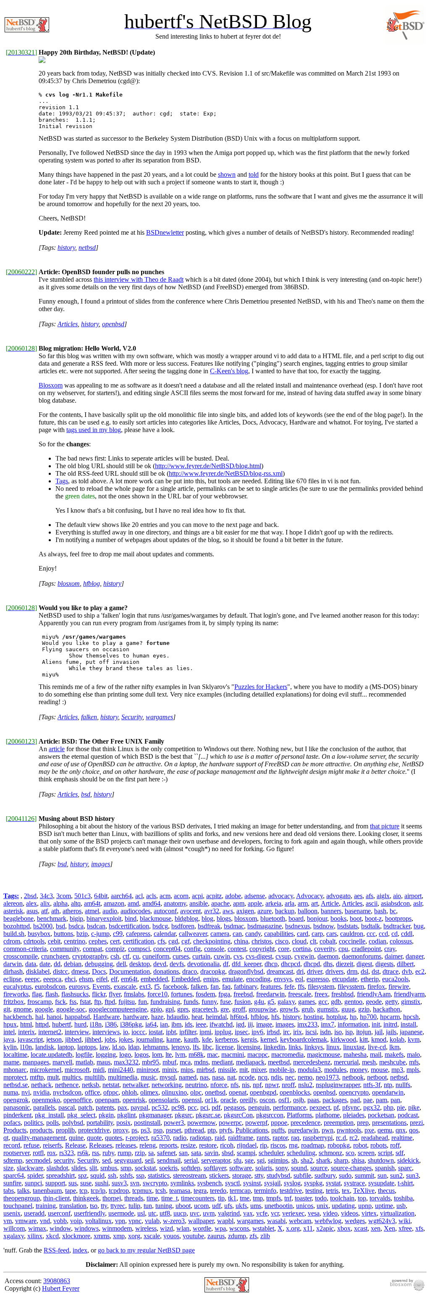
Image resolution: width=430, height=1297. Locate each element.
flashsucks (75, 994)
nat (231, 1077)
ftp (97, 1001)
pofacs (12, 1122)
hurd (80, 1024)
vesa (314, 1213)
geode (374, 1001)
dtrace (391, 971)
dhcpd (312, 963)
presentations (389, 1122)
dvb (407, 971)
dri (300, 971)
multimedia (122, 1077)
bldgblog (186, 918)
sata (196, 1152)
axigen (245, 910)
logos (141, 1054)
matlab (84, 1062)
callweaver (193, 933)
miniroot (147, 1069)
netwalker (135, 1084)
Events (101, 986)
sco (350, 1152)
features (270, 986)
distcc (60, 971)
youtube (193, 1235)
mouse (379, 1069)
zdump (237, 1235)
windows (86, 1228)
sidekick (408, 1160)
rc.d (341, 1137)
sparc (405, 1167)
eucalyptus (17, 986)
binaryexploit (104, 918)
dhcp (271, 963)
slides (78, 1167)
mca (185, 1062)
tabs (8, 1190)
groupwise (262, 1009)
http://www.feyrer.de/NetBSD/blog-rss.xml (226, 473)
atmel (92, 910)
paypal (139, 1107)
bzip (82, 933)
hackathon (386, 1009)
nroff (288, 1084)
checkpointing (212, 941)
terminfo (265, 1190)
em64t (129, 979)
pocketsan (381, 1115)
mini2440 (120, 1069)
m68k (196, 1054)
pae (367, 1099)
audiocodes (135, 910)
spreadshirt (60, 1175)
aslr (417, 903)
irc (286, 1031)
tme (244, 1198)
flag (37, 994)
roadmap (312, 1145)
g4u (259, 1001)
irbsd (273, 1031)
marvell (62, 1062)
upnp (365, 1205)
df (225, 963)
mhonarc (14, 1069)
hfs (275, 1016)
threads (133, 1198)
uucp (179, 1213)
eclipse (12, 979)
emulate (232, 979)
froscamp (39, 1001)
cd (394, 933)
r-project (137, 1137)
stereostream (189, 1175)
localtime (15, 1054)
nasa (218, 1077)
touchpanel (17, 1205)
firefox (376, 986)
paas (313, 1099)
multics (71, 1077)
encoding (258, 979)
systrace (354, 1183)
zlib (265, 1235)
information (353, 1024)
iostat (156, 1031)
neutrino (196, 1084)
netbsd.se (15, 1084)
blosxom (69, 583)
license (224, 1047)
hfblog (91, 583)
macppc (257, 1054)
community (64, 948)
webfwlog (328, 1220)
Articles (68, 324)
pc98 (177, 1107)
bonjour (317, 918)
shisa (357, 1160)
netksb (90, 1084)
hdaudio (177, 1016)
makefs (394, 1054)
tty (104, 1205)
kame (173, 1039)
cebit (54, 941)
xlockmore (76, 1235)
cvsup (283, 956)
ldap (133, 1047)
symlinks (182, 1183)
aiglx (383, 895)
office (92, 1092)
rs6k (83, 1152)
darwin (12, 963)
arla (289, 903)
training (46, 1205)
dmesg (80, 971)
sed (106, 1160)
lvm (180, 1054)
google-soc (70, 1009)
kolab (397, 1039)
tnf (287, 1198)
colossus (401, 941)
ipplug (223, 1031)
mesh (369, 1062)
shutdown (381, 1160)
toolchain (342, 1198)
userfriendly (89, 1213)
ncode (246, 1077)
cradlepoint (366, 948)
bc (393, 910)
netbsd (87, 247)
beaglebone (18, 918)
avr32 (211, 910)
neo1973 (327, 1077)
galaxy (286, 1001)
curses (181, 956)
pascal (66, 1107)
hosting (313, 1016)
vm (7, 1220)
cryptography (89, 956)
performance (289, 1107)
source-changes (351, 1167)
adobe (233, 895)
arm (303, 903)
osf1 (284, 1099)
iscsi (311, 1031)
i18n (96, 1024)
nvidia (41, 1092)
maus (103, 1062)
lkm (394, 1047)
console (214, 948)
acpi (197, 895)
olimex (149, 1092)
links (294, 1047)
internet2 (49, 1031)
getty (391, 1001)
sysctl (232, 1183)
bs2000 (42, 926)
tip (221, 1198)
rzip (140, 1152)
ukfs (241, 1205)
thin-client (56, 1198)
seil (149, 1160)
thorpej (111, 1198)
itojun (363, 1031)
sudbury (325, 1175)
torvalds (380, 1198)
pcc (192, 1107)
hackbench (17, 1016)
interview (77, 1031)
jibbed (73, 1039)
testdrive (291, 1190)
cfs (161, 941)
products (41, 1130)
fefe (289, 986)
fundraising (165, 1001)
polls (52, 1122)
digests (384, 963)
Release (75, 1145)
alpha (60, 903)
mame (11, 1062)
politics (33, 1122)
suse (86, 1183)
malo (413, 1054)
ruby (108, 1152)
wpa (220, 1228)
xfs (419, 1228)
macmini (232, 1054)
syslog (292, 1183)
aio (397, 895)
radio (179, 1137)
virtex (369, 1213)
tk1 (232, 1198)
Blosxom (51, 385)
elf (114, 979)
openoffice (77, 1099)
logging (106, 1054)
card (302, 933)
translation (73, 1205)
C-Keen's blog (229, 371)
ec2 (420, 971)
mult (53, 1077)
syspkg (313, 1183)
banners (331, 910)
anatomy (175, 903)
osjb (298, 1099)
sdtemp (12, 1160)
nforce (218, 1084)
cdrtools (34, 941)
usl (141, 1213)
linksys (313, 1047)
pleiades (353, 1115)
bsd (85, 794)
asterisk (13, 910)
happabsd (77, 1016)
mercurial (346, 1062)
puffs (278, 1130)
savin (211, 1152)
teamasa (179, 1190)
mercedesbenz (311, 1062)
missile (227, 1069)
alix (45, 903)
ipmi (205, 1031)
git (6, 1009)
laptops (86, 1047)
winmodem (117, 1228)
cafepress (138, 933)
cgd (173, 941)
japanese (411, 1031)
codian (377, 941)
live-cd (377, 1047)
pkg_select (81, 1115)
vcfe (261, 1213)
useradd (34, 1213)
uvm (209, 1213)
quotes (113, 1137)
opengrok (16, 1099)
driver (314, 971)
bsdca (76, 926)
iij (250, 1024)
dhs (328, 963)
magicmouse (323, 1054)
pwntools (349, 1130)
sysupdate (381, 1183)
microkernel (45, 1069)
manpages (36, 1062)
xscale (152, 1235)
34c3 (46, 895)
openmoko (46, 1099)
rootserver (16, 1152)
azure (264, 910)
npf (257, 1084)
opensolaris (163, 1099)
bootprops (398, 918)
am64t (92, 903)
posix (123, 1122)
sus (72, 1183)
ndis (276, 1077)
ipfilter (187, 1031)
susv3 (119, 1183)
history (66, 247)
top (362, 1198)
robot (360, 1145)
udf (216, 1205)
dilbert (405, 963)
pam (381, 1099)
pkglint (126, 1115)
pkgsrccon (269, 1115)
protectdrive (94, 1130)
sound (299, 1167)
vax (248, 1213)
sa (151, 1152)
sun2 (396, 1175)
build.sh (13, 933)
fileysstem (351, 986)
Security (131, 717)
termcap (240, 1190)
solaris (263, 1167)
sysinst (252, 1183)
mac (212, 1054)
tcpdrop (119, 1190)
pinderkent (17, 1115)
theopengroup (21, 1198)
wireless (146, 1228)
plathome (327, 1115)
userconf (59, 1213)
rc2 (353, 1137)
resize (188, 1145)
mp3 (397, 1069)
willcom (14, 1228)
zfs (253, 1235)
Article (330, 903)
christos (262, 941)
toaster (303, 1198)
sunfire (12, 1183)
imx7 (327, 1024)
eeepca (52, 979)
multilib (94, 1077)
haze (157, 1016)
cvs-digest (259, 956)
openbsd (113, 324)
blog (207, 918)
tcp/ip (98, 1190)
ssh (112, 1175)
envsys (283, 979)
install (408, 1024)
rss (95, 1152)
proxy (120, 1130)
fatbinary (245, 986)
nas (204, 1077)
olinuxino (174, 1092)
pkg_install (49, 1115)
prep (363, 1122)
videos (349, 1213)
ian (164, 1024)
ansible (198, 903)
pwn (327, 1130)
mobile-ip (281, 1069)
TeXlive (364, 1190)
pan (395, 1099)
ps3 (145, 1130)
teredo (218, 1190)
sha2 (307, 1160)
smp (126, 1167)
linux (333, 1047)
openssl (192, 1099)
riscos (278, 1145)
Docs (99, 971)
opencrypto (354, 1092)
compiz (115, 948)
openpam (107, 1099)
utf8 (165, 1213)
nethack (41, 1084)
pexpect (319, 1107)
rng (293, 1145)
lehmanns (155, 1047)
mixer (258, 1069)
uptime (384, 1205)
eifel (102, 979)
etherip (370, 979)
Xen (389, 1228)
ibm (176, 1024)
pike (414, 1107)
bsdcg (160, 926)
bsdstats (347, 926)
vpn (120, 1220)
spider (35, 1175)
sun (382, 1175)
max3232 (126, 1062)
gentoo (353, 1001)
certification (138, 941)
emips (211, 979)
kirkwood (343, 1039)
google (44, 1009)
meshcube (392, 1062)
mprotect (14, 1077)
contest (237, 948)
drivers (334, 971)
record (11, 1145)
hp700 (368, 1016)
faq (226, 986)
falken (89, 717)
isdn (325, 1031)
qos (413, 1130)
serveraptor (215, 1160)
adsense (254, 895)
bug (419, 926)
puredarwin (303, 1130)
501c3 (82, 895)
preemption (339, 1122)
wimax (37, 1228)
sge (249, 1160)
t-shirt (405, 1183)
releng (147, 1145)
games (306, 1001)
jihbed (93, 1039)
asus (32, 910)
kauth (191, 1039)
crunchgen (55, 956)
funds (191, 1001)
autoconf (165, 910)
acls (151, 895)
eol (299, 979)
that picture (384, 826)
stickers (219, 1175)
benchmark (51, 918)
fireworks (16, 994)
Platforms (299, 1115)
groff (238, 1009)
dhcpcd (290, 963)
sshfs (126, 1175)
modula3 (309, 1069)
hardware (135, 1016)
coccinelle (352, 941)
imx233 (307, 1024)
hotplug (336, 1016)
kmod (378, 1039)
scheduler (271, 1152)
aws (228, 910)
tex (346, 1190)
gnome (22, 1009)
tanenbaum (47, 1190)
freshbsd (342, 994)
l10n (26, 1047)
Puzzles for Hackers (260, 686)
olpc (196, 1092)
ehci (70, 979)
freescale (299, 994)
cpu (343, 948)
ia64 (151, 1024)
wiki (404, 1220)
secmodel (38, 1160)
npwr (271, 1084)
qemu (385, 1130)
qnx (401, 1130)
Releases (100, 1145)
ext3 (145, 986)
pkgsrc (183, 1115)
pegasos (234, 1107)
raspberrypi (318, 1137)
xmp (119, 1235)
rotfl (38, 1152)
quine (76, 1137)
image (264, 1024)
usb (401, 1205)
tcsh (160, 1190)
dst (375, 971)
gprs (183, 1009)
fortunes (181, 994)
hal (39, 1016)
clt (313, 941)
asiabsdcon (395, 903)
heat (196, 1016)
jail (379, 1031)
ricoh (226, 1145)
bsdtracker (396, 926)
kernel (268, 1039)
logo (125, 1054)
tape (70, 1190)
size (8, 1167)
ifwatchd (221, 1024)
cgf (185, 941)
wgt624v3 (381, 1220)
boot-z (373, 918)
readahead (374, 1137)
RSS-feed (56, 1250)
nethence (67, 1084)
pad (355, 1099)
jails (391, 1031)
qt (5, 1137)
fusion (242, 1001)
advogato (338, 895)
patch (85, 1107)
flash (51, 994)
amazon (114, 903)
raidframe (240, 1137)
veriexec (293, 1213)
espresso (318, 979)
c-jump (100, 933)
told (254, 174)
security (64, 1160)
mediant (222, 1062)
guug (348, 1009)
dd (57, 963)
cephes (98, 941)
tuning (163, 1205)
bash (380, 910)
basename (358, 910)
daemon (327, 956)
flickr (98, 994)
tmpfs (273, 1198)
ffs (301, 986)
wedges (355, 1220)
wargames (159, 717)
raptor (280, 1137)
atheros (72, 910)
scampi (246, 1152)
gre (224, 1009)
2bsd (30, 895)
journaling (149, 1039)
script (385, 1152)
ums (255, 1205)
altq (76, 903)
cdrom (11, 941)
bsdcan (96, 926)
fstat (85, 1001)
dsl (364, 971)
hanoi (54, 1016)
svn (134, 1183)
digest (364, 963)
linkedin (274, 1047)
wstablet (263, 1228)
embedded (154, 979)
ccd (383, 933)
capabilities (279, 933)
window (60, 1228)
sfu (237, 1160)
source (319, 1167)
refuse (31, 1145)
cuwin (222, 956)
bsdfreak (209, 926)
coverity (324, 948)
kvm (414, 1039)
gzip (364, 1009)
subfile (302, 1175)
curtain (201, 956)
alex (31, 903)
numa (10, 1092)
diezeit (344, 963)
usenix (12, 1213)
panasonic (16, 1107)
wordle (202, 1228)
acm (165, 895)
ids (188, 1024)
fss (72, 1001)
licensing (248, 1047)
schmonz (330, 1152)
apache (220, 903)
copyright (262, 948)
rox (51, 1152)
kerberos (226, 1039)
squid (97, 1175)
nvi (25, 1092)
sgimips (278, 1160)
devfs (177, 963)
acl (139, 895)
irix (297, 1031)
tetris (332, 1190)
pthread (194, 1130)
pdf (216, 1107)
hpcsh (411, 1016)
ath (55, 910)
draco (189, 971)
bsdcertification (129, 926)
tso (93, 1205)
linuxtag (353, 1047)
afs (369, 895)
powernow (201, 1122)
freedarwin (270, 994)
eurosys (79, 986)
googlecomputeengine (118, 1009)
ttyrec (117, 1205)
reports (168, 1145)
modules (335, 1069)
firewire (398, 986)
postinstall (147, 1122)
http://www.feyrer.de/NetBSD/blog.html (208, 465)
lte (168, 1054)
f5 (157, 986)
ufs (228, 1205)
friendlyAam (374, 994)
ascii (372, 903)
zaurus (216, 1235)
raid (220, 1137)
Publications (252, 1130)
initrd (390, 1024)
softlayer (215, 1167)
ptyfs (225, 1130)
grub (308, 1009)
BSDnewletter (165, 232)
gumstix (327, 1009)
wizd (166, 1228)
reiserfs (52, 1145)
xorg (134, 1235)
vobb (60, 1220)
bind (130, 918)
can (237, 933)
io (125, 1031)
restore (208, 1145)
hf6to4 (238, 1016)
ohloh (129, 1092)
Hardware (106, 1016)
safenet (166, 1152)
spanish (385, 1167)
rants (263, 1137)
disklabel (38, 971)
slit (93, 1167)
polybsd (72, 1122)
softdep (190, 1167)
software (240, 1167)
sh (294, 1160)
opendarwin (388, 1092)
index (80, 1250)
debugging (99, 963)
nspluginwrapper (338, 1084)
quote (94, 1137)
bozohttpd (16, 926)
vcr (275, 1213)
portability (100, 1122)
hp (353, 1016)
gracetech (204, 1009)
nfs (235, 1084)
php (388, 1107)
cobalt (328, 941)
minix (169, 1069)
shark (323, 1160)
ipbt (171, 1031)
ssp (140, 1175)
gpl (169, 1009)
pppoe (279, 1122)
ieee (201, 1024)
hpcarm (390, 1016)
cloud (299, 941)
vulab (152, 1220)
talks (23, 1190)
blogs (224, 918)
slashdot (57, 1167)
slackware (30, 1167)
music (148, 1077)
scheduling (301, 1152)
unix (322, 1205)
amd (133, 903)
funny (209, 1001)
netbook (353, 1077)
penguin (259, 1107)
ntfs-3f (371, 1084)
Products (14, 1130)
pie (401, 1107)
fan (214, 986)
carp (317, 933)
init (376, 1024)
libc (207, 1047)
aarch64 (121, 895)
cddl (406, 933)
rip (263, 1145)
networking (167, 1084)
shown (227, 174)
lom (157, 1054)
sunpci (33, 1183)
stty (258, 1175)
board (296, 918)
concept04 (167, 948)
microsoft (77, 1069)
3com (63, 895)
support (55, 1183)
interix (26, 1031)
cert (115, 941)
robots (378, 1145)
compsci (139, 948)
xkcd (52, 1235)
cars (331, 933)
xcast (360, 1228)
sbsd (227, 1152)
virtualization (397, 1213)
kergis (249, 1039)
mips (187, 1069)
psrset (173, 1130)
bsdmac (234, 926)
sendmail (169, 1160)
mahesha (355, 1054)
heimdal (216, 1016)
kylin (10, 1047)
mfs (414, 1062)
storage (241, 1175)
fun (142, 1001)
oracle (228, 1099)
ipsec (241, 1031)
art (314, 903)
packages (334, 1099)
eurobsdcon (50, 986)
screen (366, 1152)
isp (349, 1031)
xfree (405, 1228)
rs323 (66, 1152)
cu (136, 956)
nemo (305, 1077)
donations (166, 971)
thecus (386, 1190)
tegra (200, 1190)
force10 (157, 994)
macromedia (287, 1054)
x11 (308, 1228)
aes (358, 895)
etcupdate (344, 979)
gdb (336, 1001)
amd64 (151, 903)
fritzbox (13, 1001)
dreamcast (280, 971)
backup (284, 910)
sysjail (272, 1183)
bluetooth (272, 918)
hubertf (61, 1024)
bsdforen (182, 926)
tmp (258, 1198)
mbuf (169, 1062)
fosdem (205, 994)
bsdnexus (297, 926)
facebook (175, 986)
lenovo (180, 1047)
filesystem (321, 986)
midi (99, 1069)
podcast (408, 1115)
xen (375, 1228)
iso (338, 1031)
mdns (201, 1062)
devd (159, 963)
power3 (174, 1122)
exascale (125, 986)
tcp (83, 1190)
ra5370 (160, 1137)
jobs (110, 1039)
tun (148, 1205)
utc (152, 1213)
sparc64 (13, 1175)
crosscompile (20, 956)
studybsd (278, 1175)
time (152, 1198)
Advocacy (309, 895)
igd (240, 1024)
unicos (304, 1205)
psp (158, 1130)
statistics (159, 1175)
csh (114, 956)
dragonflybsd (245, 971)
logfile (84, 1054)
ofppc (110, 1092)
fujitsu (126, 1001)
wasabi (276, 1220)
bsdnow (323, 926)
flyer (115, 994)
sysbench (209, 1183)
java (8, 1039)
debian (72, 963)
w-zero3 (174, 1220)
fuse (225, 1001)
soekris (168, 1167)
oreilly (248, 1099)
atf (44, 910)
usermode (121, 1213)
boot (356, 918)
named (188, 1077)
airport (413, 895)
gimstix (410, 1001)
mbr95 (150, 1062)
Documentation (129, 971)
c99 (118, 933)
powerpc (230, 1122)
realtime (401, 1137)
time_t (169, 1198)
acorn (181, 895)
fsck (60, 1001)
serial (191, 1160)
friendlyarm (409, 994)
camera (219, 933)
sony (281, 1167)
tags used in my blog (93, 429)
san (183, 1152)
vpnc (135, 1220)
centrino (74, 941)
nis (245, 1084)
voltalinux (98, 1220)
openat (237, 1092)
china (241, 941)
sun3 (412, 1175)
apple (255, 903)
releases (125, 1145)
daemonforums (361, 956)
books (338, 918)
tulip (134, 1205)
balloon (307, 910)
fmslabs (134, 994)
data (30, 963)
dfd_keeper (246, 963)
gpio (156, 1009)
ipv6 (257, 1031)
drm (352, 971)
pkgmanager (155, 1115)
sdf (400, 1152)
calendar (165, 933)
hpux (10, 1024)
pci (204, 1107)
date (44, 963)
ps (134, 1130)
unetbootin (279, 1205)
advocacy (280, 895)
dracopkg (212, 971)
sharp (341, 1160)
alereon (13, 903)
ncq (262, 1077)
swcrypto (155, 1183)
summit (364, 1175)
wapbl (225, 1220)
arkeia (273, 903)
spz (82, 1175)
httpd (42, 1024)
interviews (106, 1031)
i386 (111, 1024)
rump (124, 1152)
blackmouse (155, 918)
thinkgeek (86, 1198)
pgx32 (371, 1107)
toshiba (403, 1198)
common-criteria (25, 948)
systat (333, 1183)
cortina (302, 948)
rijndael (247, 1145)
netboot (377, 1077)
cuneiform (155, 956)
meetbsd (279, 1062)
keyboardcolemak (303, 1039)
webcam (300, 1220)
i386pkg (131, 1024)
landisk (44, 1047)
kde (207, 1039)
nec (289, 1077)
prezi (416, 1122)
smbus (108, 1167)
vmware (26, 1220)
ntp (388, 1084)
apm (238, 903)
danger (414, 956)
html (26, 1024)
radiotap (200, 1137)
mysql (168, 1077)
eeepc (32, 979)
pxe (369, 1130)
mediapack (250, 1062)
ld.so (118, 1047)
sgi (261, 1160)
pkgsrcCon (238, 1115)
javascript (30, 1039)
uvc (194, 1213)
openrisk (134, 1099)
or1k (211, 1099)
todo (321, 1198)
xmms (102, 1235)
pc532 (160, 1107)
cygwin (304, 956)
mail (375, 1054)
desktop (139, 963)
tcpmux (142, 1190)
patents (105, 1107)
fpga (224, 994)
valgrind (229, 1213)
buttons (63, 933)
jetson (54, 1039)
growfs (289, 1009)
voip (76, 1220)
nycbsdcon (67, 1092)
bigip (76, 918)
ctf (126, 956)
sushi (101, 1183)
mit (243, 1069)
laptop (66, 1047)
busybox (39, 933)
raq (295, 1137)
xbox (344, 1228)
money (358, 1069)
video (330, 1213)
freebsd (243, 994)
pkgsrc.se (208, 1115)
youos (171, 1235)
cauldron (351, 933)
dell (121, 963)
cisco (281, 941)
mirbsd (206, 1069)
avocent (190, 910)
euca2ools (395, 979)
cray (389, 948)
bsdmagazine (264, 926)
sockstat (145, 1167)
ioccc (138, 1031)
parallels (44, 1107)
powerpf (256, 1122)
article (57, 748)
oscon (267, 1099)
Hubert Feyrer (60, 1288)
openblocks (295, 1092)
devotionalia (203, 963)
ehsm (86, 979)
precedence (305, 1122)
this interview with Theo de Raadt (139, 279)
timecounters (198, 1198)
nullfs (403, 1084)
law (104, 1047)
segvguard (128, 1160)
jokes (126, 1039)
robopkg (339, 1145)
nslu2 (305, 1084)
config (192, 948)
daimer (393, 956)
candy (253, 933)
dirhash (13, 971)
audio (109, 910)
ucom (201, 1205)
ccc (371, 933)
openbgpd (263, 1092)
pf (336, 1107)
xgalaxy (13, 1235)
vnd (45, 1220)
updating (343, 1205)
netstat (110, 1084)
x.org (293, 1228)
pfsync (351, 1107)
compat (92, 948)
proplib (65, 1130)
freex (321, 994)
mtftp (37, 1077)
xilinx (34, 1235)
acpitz (214, 895)
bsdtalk (370, 926)
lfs (196, 1047)
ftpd (110, 1001)
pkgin (106, 1115)
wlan (182, 1228)
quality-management (39, 1137)
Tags (61, 481)
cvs (237, 956)
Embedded (185, 979)
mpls (412, 1069)
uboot (183, 1205)
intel (9, 1031)
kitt (363, 1039)
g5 (270, 1001)
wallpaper (201, 1220)
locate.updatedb (51, 1054)
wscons (239, 1228)
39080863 (56, 1280)
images (100, 863)
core (283, 948)
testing (313, 1190)
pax (122, 1107)
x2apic (325, 1228)
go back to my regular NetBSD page (146, 1250)
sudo (345, 1175)
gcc (323, 1001)
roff (395, 1145)
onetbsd (215, 1092)
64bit (101, 895)
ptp (211, 1130)
